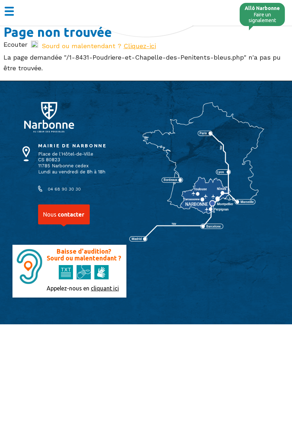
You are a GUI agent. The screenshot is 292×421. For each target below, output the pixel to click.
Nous (63, 214)
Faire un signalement (262, 14)
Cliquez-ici (140, 46)
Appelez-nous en (83, 288)
